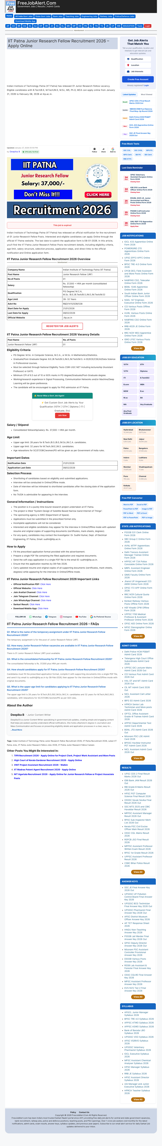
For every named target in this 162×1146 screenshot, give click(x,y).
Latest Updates (129, 94)
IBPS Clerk (127, 155)
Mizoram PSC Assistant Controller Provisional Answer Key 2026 (136, 952)
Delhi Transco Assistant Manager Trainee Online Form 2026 (136, 555)
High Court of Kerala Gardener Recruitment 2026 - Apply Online (48, 760)
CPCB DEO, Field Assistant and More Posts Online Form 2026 (138, 274)
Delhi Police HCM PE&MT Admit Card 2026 (140, 118)
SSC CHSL (138, 150)
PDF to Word (128, 513)
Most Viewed (146, 94)
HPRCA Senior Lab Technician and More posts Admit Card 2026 (138, 707)
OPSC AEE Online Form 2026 (139, 623)
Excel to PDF (142, 505)
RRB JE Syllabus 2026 (135, 1073)
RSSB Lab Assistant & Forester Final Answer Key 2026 (137, 968)
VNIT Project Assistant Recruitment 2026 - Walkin (41, 765)
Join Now (62, 415)
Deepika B (15, 151)
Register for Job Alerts (62, 326)
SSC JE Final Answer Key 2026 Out (139, 134)
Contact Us (84, 1112)
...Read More (16, 730)
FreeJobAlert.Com (36, 3)
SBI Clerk (148, 155)
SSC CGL (126, 150)
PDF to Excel (142, 513)
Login (146, 85)
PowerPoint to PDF (130, 509)
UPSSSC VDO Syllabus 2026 (139, 1037)
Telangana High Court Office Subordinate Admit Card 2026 (138, 661)
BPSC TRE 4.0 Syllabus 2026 (139, 1019)
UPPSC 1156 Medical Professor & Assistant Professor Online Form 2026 (138, 617)
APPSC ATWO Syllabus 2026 (139, 1022)
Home (9, 16)
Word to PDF (128, 505)
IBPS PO (149, 150)
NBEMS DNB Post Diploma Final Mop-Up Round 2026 (141, 110)
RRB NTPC (127, 159)
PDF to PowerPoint (130, 518)
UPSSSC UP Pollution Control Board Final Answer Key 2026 (138, 897)
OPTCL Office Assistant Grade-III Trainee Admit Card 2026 (139, 716)
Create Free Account (138, 79)
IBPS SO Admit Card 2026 (137, 700)
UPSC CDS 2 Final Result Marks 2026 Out (139, 102)
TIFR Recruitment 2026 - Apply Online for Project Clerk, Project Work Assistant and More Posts (64, 755)
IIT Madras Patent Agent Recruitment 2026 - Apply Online (45, 769)
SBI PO (138, 155)
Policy (73, 1112)
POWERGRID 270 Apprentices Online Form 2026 (136, 251)
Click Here (45, 584)
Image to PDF (147, 509)
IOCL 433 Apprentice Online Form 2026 (141, 126)
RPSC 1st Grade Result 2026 (139, 853)
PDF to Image (147, 518)
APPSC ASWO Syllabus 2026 (139, 1026)
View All (138, 348)
